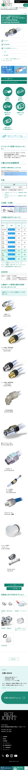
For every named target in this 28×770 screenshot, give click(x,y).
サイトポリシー (6, 743)
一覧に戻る (13, 659)
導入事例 (6, 55)
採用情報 (5, 741)
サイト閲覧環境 (6, 747)
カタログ (6, 40)
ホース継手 (10, 7)
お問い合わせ (8, 768)
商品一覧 (5, 7)
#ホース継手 (24, 13)
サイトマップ (6, 749)
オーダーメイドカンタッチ (11, 82)
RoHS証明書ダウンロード (10, 48)
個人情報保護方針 (7, 745)
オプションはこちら (7, 60)
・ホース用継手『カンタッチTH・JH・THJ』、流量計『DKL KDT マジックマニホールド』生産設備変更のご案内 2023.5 (13, 264)
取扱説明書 (6, 44)
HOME (1, 7)
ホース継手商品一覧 (15, 588)
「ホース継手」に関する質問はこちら (11, 59)
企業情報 (5, 736)
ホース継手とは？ (9, 78)
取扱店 (4, 738)
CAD (5, 52)
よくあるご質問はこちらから (15, 585)
